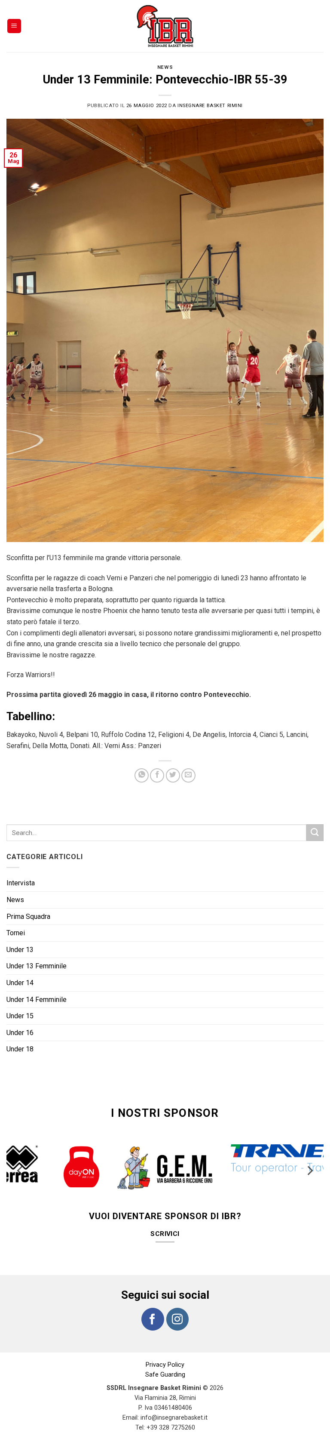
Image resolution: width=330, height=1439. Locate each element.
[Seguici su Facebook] (152, 1302)
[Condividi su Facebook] (157, 775)
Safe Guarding (165, 1357)
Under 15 (20, 1016)
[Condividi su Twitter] (173, 775)
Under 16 (20, 1033)
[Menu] (14, 26)
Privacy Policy (165, 1347)
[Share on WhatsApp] (141, 775)
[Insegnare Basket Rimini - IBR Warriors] (165, 26)
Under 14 (20, 983)
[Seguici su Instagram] (177, 1302)
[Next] (309, 1163)
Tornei (15, 933)
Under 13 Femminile (36, 966)
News (165, 67)
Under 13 (20, 950)
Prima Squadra (28, 916)
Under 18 (20, 1049)
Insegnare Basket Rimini (210, 105)
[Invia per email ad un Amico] (188, 775)
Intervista (20, 883)
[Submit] (315, 832)
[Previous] (20, 1163)
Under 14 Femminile (36, 999)
